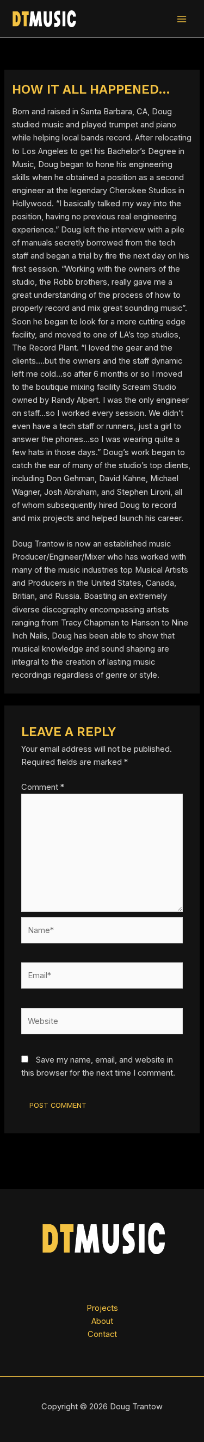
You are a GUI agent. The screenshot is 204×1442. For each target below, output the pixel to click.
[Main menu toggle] (181, 19)
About (102, 1321)
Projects (102, 1308)
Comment (42, 787)
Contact (102, 1334)
